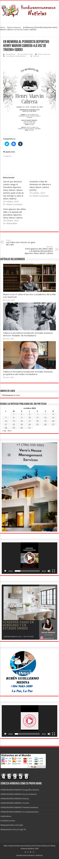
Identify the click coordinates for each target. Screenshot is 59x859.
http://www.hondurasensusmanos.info (20, 846)
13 (53, 418)
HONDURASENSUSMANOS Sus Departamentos (20, 812)
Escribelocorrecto (8, 821)
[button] (29, 558)
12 (45, 418)
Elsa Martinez (10, 54)
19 (45, 421)
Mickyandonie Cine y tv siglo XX (13, 829)
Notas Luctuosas (14, 27)
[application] (29, 558)
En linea (11, 395)
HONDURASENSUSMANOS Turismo (15, 803)
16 (22, 421)
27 (53, 424)
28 (6, 428)
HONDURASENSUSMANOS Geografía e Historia (20, 790)
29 (14, 428)
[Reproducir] (5, 571)
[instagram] (33, 852)
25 (37, 424)
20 (53, 421)
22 (14, 424)
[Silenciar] (49, 571)
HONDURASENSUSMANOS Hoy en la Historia (19, 794)
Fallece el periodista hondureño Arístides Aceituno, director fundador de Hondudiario (28, 334)
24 (29, 424)
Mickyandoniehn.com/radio (12, 825)
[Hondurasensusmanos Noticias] (29, 9)
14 (6, 421)
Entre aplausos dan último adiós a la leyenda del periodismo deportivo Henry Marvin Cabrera (39, 250)
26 (45, 424)
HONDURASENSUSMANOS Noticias (15, 799)
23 (22, 424)
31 (29, 428)
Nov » (10, 431)
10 (29, 418)
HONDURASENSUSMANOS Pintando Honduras (19, 807)
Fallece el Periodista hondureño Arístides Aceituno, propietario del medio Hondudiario (28, 373)
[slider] (27, 571)
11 (37, 418)
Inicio (2, 27)
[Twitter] (30, 852)
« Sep (4, 431)
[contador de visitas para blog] (15, 776)
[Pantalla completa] (53, 571)
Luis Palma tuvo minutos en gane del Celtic (20, 242)
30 (22, 428)
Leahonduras (6, 816)
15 (14, 421)
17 (29, 421)
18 (37, 421)
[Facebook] (28, 852)
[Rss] (25, 852)
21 (6, 424)
